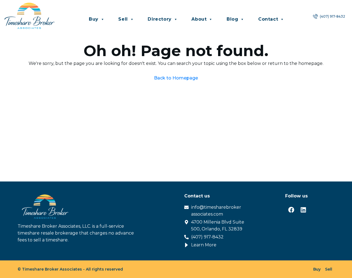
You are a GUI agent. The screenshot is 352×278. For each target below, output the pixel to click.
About (199, 19)
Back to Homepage (176, 78)
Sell (123, 19)
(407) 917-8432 (332, 16)
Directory (159, 19)
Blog (232, 19)
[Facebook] (291, 210)
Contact (268, 19)
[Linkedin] (303, 210)
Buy (93, 19)
